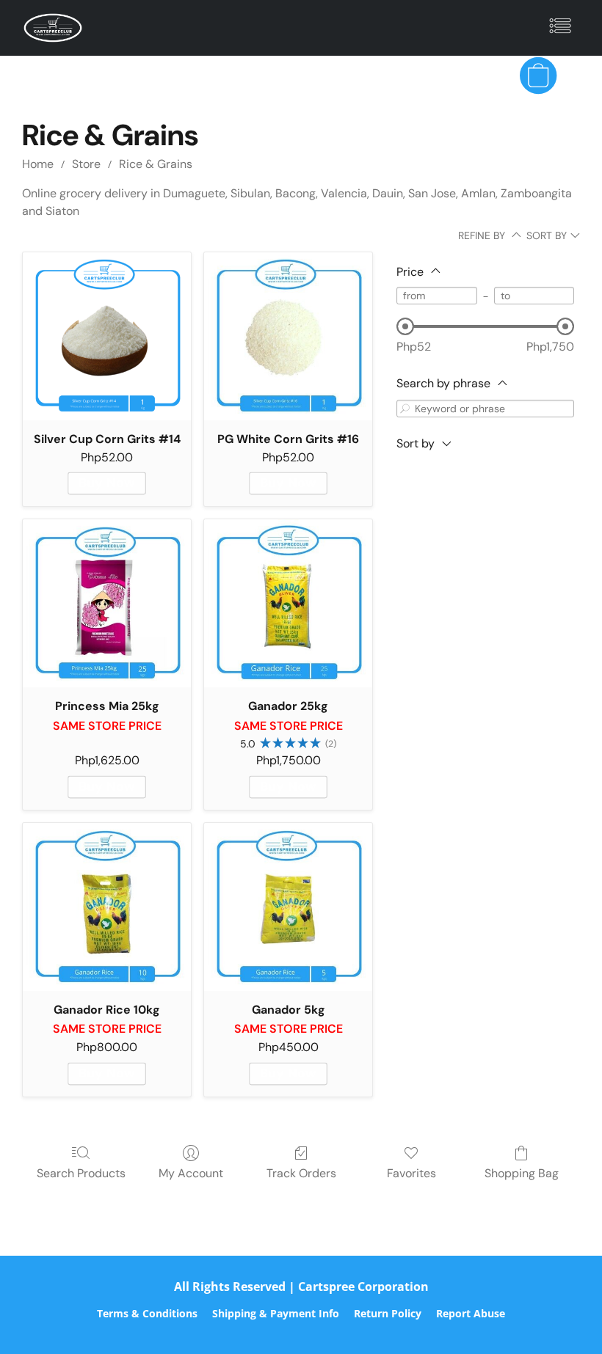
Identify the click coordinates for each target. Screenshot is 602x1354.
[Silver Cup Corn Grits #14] (107, 336)
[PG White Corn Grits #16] (288, 336)
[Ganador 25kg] (288, 603)
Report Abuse (470, 1313)
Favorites (411, 1173)
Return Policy (387, 1313)
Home (38, 164)
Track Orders (301, 1173)
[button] (52, 28)
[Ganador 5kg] (288, 907)
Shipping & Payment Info (275, 1313)
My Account (191, 1173)
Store (86, 164)
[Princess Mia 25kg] (107, 603)
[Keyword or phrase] (405, 408)
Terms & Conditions (147, 1313)
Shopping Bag (522, 1173)
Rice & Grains (155, 164)
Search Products (81, 1173)
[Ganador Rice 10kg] (107, 907)
